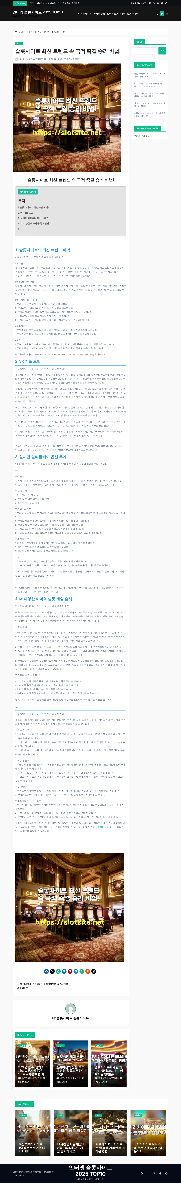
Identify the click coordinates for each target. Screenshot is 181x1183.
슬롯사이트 (132, 13)
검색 (139, 41)
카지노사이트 (84, 13)
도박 (60, 1115)
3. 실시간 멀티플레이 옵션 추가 (33, 218)
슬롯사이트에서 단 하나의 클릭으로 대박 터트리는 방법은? (109, 1071)
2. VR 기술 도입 (25, 212)
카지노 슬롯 (99, 13)
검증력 (22, 1115)
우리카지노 (101, 827)
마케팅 (138, 1115)
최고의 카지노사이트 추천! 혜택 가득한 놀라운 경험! (108, 1148)
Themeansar (18, 1175)
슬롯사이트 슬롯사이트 (33, 59)
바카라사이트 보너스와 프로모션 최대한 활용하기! (148, 1148)
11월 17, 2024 (23, 1082)
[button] (167, 13)
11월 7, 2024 (61, 1082)
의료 (72, 59)
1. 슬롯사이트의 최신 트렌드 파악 (34, 207)
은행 (98, 1115)
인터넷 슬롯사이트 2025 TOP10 (38, 12)
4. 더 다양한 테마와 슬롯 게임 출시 (35, 223)
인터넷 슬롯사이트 (116, 13)
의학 (78, 59)
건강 (67, 59)
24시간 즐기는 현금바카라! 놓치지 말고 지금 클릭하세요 (71, 1148)
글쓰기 (19, 43)
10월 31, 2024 (101, 1082)
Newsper (47, 1171)
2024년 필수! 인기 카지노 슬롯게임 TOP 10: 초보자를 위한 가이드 (31, 1072)
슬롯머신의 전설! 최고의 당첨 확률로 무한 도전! (70, 1071)
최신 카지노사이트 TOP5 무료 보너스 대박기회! (32, 1148)
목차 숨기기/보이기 (28, 192)
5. (19, 228)
